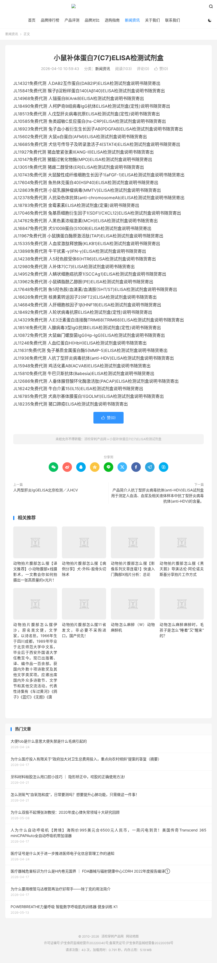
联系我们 (172, 20)
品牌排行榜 (50, 20)
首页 (31, 20)
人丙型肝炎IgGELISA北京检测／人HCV (45, 490)
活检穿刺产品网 (108, 8)
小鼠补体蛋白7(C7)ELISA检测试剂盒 (109, 58)
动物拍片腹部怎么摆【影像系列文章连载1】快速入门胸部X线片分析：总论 (133, 569)
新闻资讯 (132, 20)
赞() (161, 68)
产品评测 (72, 20)
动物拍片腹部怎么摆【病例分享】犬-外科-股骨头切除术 (84, 569)
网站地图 (132, 936)
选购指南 (112, 20)
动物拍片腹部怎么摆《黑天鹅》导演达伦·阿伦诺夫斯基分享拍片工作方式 (182, 569)
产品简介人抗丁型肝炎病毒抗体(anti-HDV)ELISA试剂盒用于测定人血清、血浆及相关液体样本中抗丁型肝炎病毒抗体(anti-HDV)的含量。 (157, 495)
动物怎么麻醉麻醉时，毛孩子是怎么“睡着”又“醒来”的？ (182, 630)
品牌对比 (92, 20)
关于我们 (152, 20)
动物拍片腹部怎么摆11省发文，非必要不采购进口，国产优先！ (84, 630)
